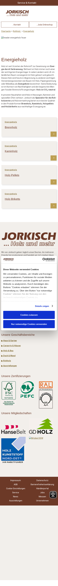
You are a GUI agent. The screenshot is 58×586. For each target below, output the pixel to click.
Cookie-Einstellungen (15, 488)
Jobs (42, 492)
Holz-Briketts (12, 199)
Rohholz (17, 31)
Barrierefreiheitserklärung (42, 484)
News (15, 496)
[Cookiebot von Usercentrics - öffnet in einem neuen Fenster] (42, 259)
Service (15, 492)
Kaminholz (11, 151)
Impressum (15, 480)
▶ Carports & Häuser (11, 346)
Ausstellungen (15, 501)
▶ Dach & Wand (8, 356)
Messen (42, 496)
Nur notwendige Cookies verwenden (29, 324)
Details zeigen (42, 306)
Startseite (6, 31)
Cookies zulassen (29, 315)
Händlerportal (42, 488)
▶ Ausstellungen (9, 366)
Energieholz (28, 31)
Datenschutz (42, 480)
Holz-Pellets (12, 175)
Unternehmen (42, 501)
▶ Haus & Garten (9, 341)
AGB (16, 484)
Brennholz (11, 127)
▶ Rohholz (6, 361)
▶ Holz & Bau (7, 351)
